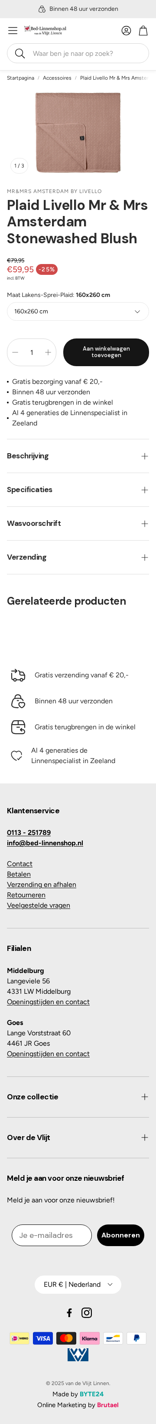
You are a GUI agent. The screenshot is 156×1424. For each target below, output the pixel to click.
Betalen (19, 874)
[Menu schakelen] (13, 30)
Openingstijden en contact (48, 1002)
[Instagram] (86, 1313)
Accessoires (57, 78)
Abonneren (120, 1235)
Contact (19, 864)
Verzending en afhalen (41, 884)
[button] (78, 53)
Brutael (108, 1405)
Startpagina (20, 78)
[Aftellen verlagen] (15, 352)
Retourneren (26, 895)
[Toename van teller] (48, 352)
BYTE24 (92, 1394)
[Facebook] (69, 1313)
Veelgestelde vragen (38, 905)
